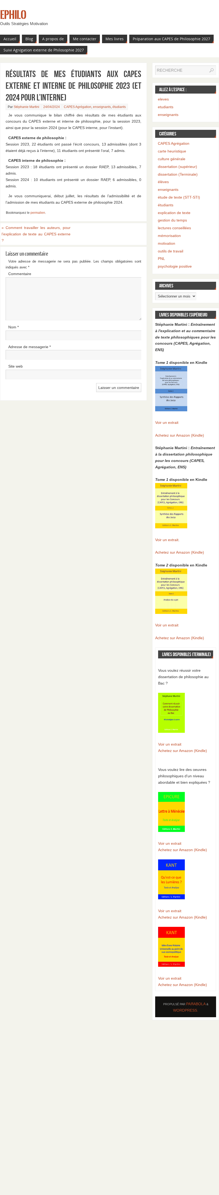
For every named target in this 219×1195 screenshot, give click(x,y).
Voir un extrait (166, 422)
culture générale (171, 159)
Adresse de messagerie (29, 347)
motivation (166, 243)
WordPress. (185, 1010)
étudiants (119, 107)
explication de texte (174, 213)
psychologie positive (175, 266)
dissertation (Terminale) (178, 174)
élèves (163, 182)
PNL (161, 258)
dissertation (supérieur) (177, 166)
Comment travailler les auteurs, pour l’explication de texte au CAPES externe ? (36, 234)
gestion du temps (172, 220)
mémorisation (169, 236)
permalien (37, 213)
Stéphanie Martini (26, 107)
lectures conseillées (174, 228)
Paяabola (196, 1004)
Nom (13, 327)
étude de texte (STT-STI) (179, 197)
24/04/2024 (51, 107)
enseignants (102, 107)
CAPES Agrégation (77, 107)
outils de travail (170, 251)
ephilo (13, 15)
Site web (15, 366)
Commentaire (19, 274)
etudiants (165, 107)
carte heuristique (172, 151)
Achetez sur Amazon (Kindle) (179, 435)
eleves (163, 99)
